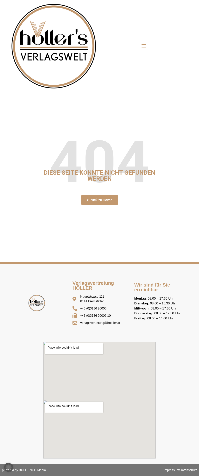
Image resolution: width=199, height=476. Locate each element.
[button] (144, 46)
